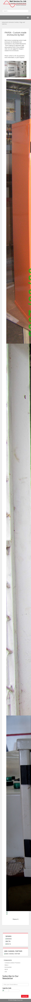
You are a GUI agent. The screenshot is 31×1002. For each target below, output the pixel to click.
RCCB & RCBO (8, 967)
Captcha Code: (6, 988)
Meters (6, 965)
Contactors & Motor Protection (12, 963)
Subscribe (24, 996)
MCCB (6, 969)
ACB (6, 971)
